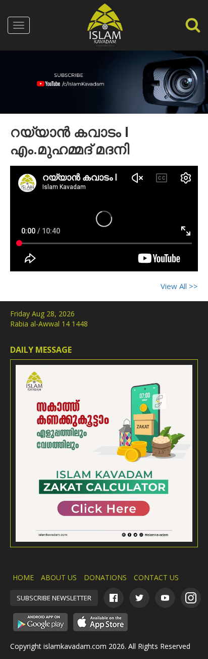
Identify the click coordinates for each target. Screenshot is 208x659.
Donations (105, 577)
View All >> (179, 286)
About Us (59, 577)
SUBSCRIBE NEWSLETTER (54, 597)
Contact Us (156, 577)
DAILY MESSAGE (41, 349)
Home (23, 577)
